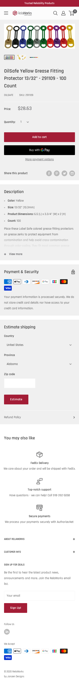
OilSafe (8, 95)
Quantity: (9, 122)
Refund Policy (12, 417)
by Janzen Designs (14, 676)
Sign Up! (15, 608)
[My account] (63, 13)
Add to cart (39, 137)
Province (9, 355)
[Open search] (55, 13)
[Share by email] (72, 173)
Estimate (16, 399)
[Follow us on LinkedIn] (7, 632)
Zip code (9, 374)
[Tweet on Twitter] (64, 173)
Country (9, 336)
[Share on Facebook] (49, 173)
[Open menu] (6, 13)
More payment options (39, 159)
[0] (71, 13)
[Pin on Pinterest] (57, 173)
